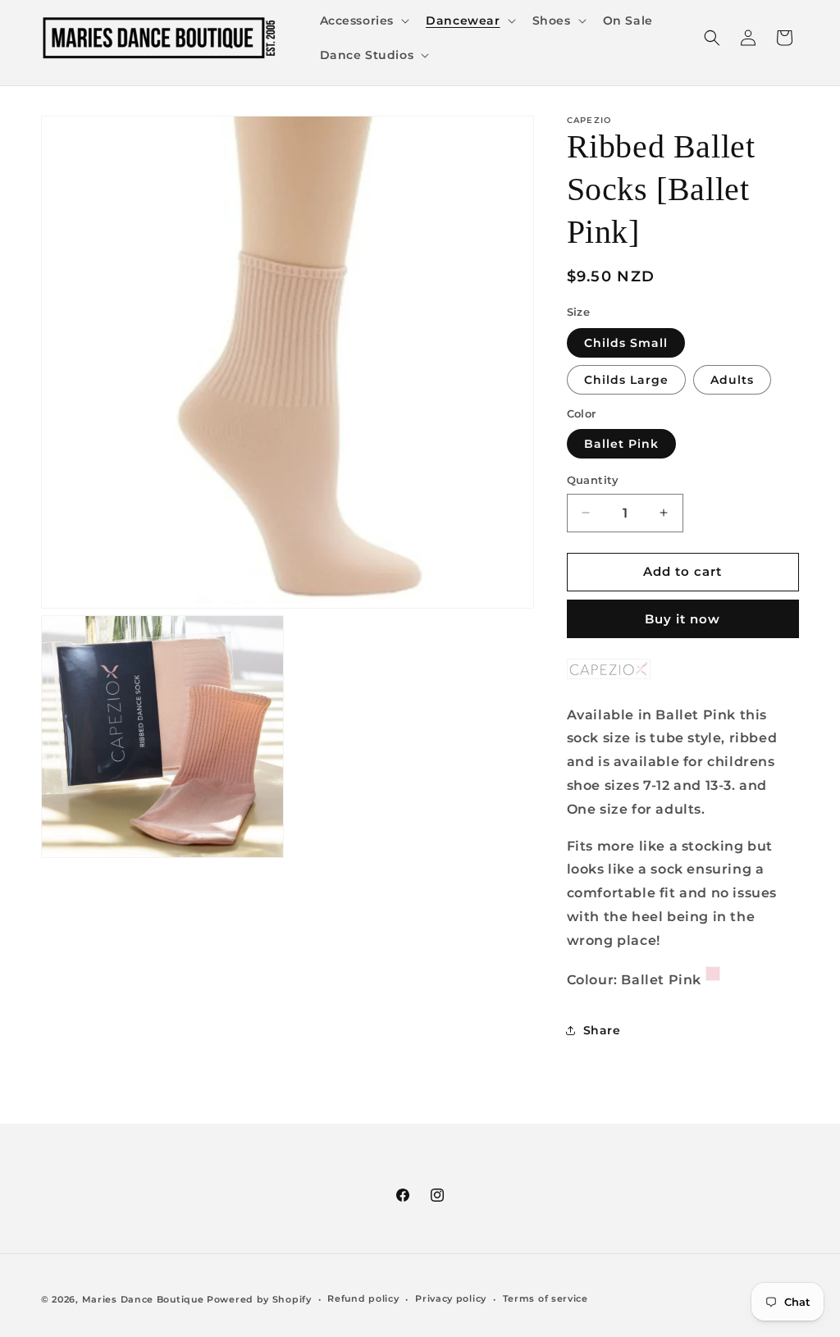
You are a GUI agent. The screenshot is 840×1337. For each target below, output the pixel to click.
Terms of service (545, 1298)
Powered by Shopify (259, 1299)
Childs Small (626, 342)
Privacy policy (450, 1298)
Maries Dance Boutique (143, 1299)
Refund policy (363, 1298)
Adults (732, 379)
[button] (363, 20)
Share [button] (602, 1030)
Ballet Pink (621, 443)
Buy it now (682, 619)
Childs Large (626, 379)
